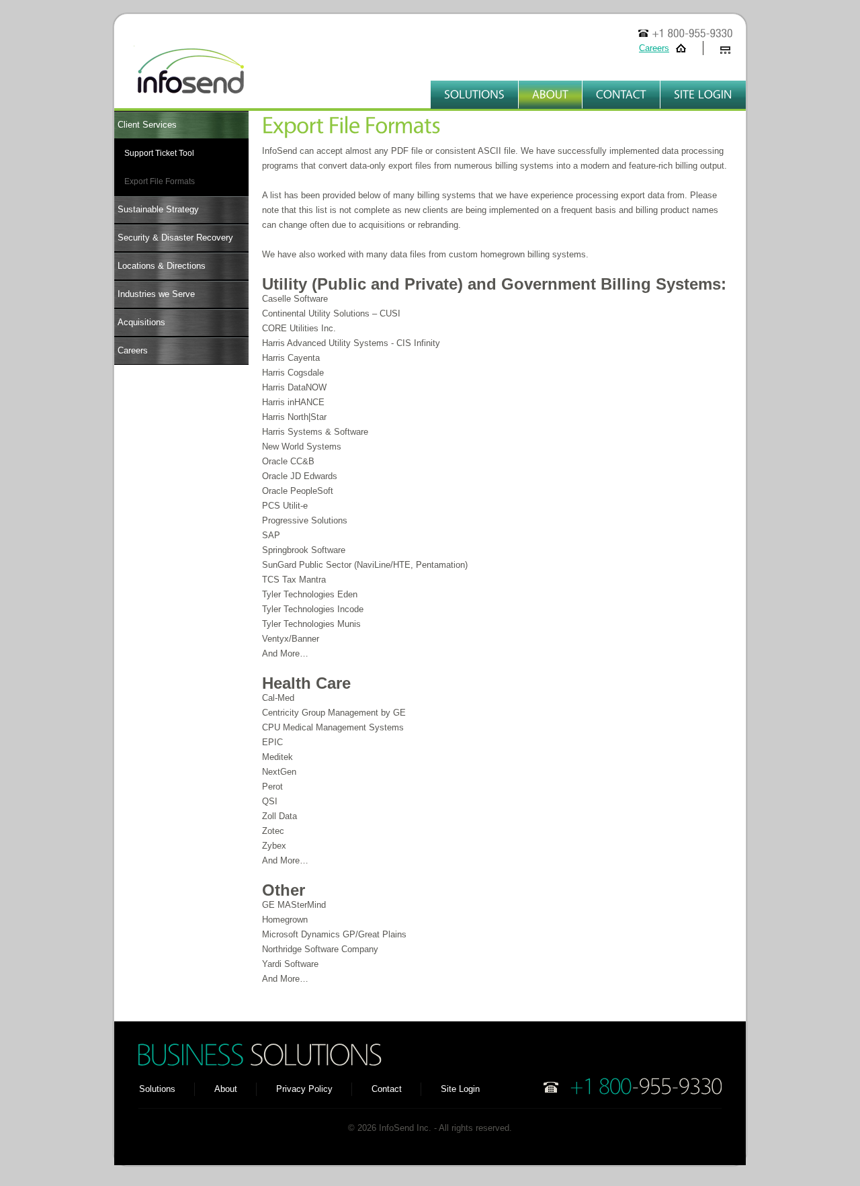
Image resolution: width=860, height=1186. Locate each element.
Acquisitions (141, 322)
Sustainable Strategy (158, 209)
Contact (387, 1089)
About (225, 1089)
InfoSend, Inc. (181, 77)
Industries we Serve (156, 294)
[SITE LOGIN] (703, 95)
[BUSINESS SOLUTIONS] (259, 1053)
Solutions (157, 1089)
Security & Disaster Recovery (175, 237)
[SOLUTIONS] (474, 95)
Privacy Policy (304, 1089)
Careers (654, 48)
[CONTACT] (621, 95)
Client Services (147, 125)
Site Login (460, 1089)
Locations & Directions (162, 266)
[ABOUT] (550, 95)
